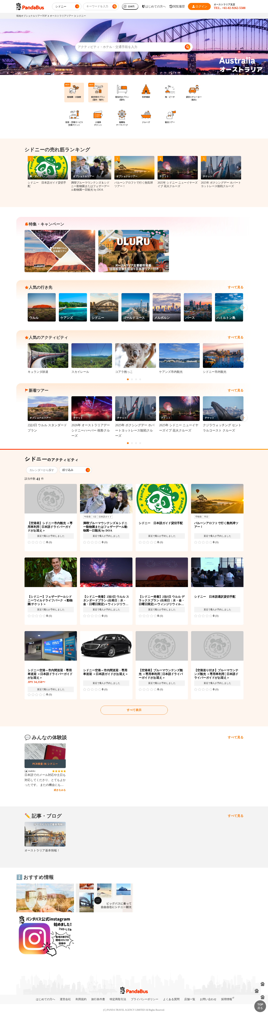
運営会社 (65, 999)
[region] (134, 107)
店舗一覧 (189, 999)
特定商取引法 (118, 999)
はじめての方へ (45, 999)
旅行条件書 (98, 999)
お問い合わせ (208, 999)
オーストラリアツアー (61, 15)
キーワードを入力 (97, 6)
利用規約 (81, 999)
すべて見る (235, 287)
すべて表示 (134, 710)
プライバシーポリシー (144, 999)
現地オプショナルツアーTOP (31, 15)
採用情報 (226, 999)
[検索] (187, 47)
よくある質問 (171, 999)
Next (244, 308)
